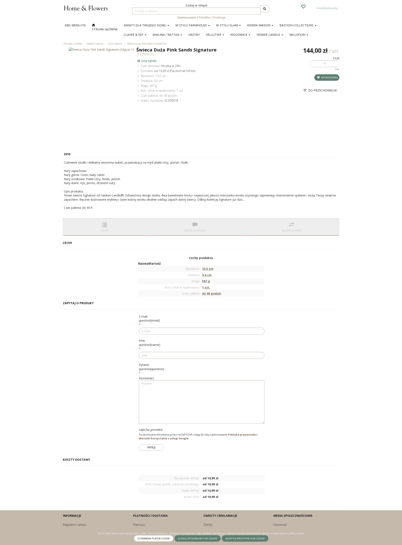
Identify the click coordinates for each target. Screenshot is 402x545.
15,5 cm (161, 76)
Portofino (205, 17)
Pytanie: (151, 367)
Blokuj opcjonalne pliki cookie (197, 538)
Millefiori (297, 35)
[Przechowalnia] (303, 6)
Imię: (149, 343)
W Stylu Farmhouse (191, 25)
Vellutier (214, 35)
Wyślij (151, 447)
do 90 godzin (168, 95)
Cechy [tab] (104, 230)
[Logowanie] (292, 6)
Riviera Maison (259, 25)
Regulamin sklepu (74, 525)
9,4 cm (158, 81)
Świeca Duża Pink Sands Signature (147, 43)
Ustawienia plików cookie (153, 538)
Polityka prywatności (242, 434)
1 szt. (180, 90)
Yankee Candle (268, 35)
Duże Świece (115, 43)
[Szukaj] (265, 8)
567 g (153, 86)
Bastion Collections (297, 25)
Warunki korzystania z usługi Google (163, 438)
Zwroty (208, 525)
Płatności (139, 525)
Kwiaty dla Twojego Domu (145, 25)
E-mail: (149, 318)
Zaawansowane (186, 17)
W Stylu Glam (227, 25)
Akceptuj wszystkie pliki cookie (245, 538)
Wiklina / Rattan (166, 35)
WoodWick (239, 35)
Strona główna (72, 43)
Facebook (280, 525)
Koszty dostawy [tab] (291, 230)
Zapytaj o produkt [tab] (195, 230)
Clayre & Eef (134, 35)
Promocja (219, 17)
